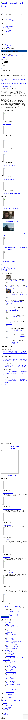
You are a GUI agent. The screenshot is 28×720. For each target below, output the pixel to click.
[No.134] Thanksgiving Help (10, 137)
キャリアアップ (10, 692)
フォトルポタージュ (11, 672)
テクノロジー (9, 22)
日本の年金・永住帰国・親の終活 (14, 641)
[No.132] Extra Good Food (9, 165)
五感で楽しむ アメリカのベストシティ (12, 606)
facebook (5, 714)
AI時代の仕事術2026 (8, 493)
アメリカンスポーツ (11, 689)
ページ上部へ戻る (5, 617)
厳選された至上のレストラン (13, 684)
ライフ (5, 23)
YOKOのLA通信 (10, 653)
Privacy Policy (6, 709)
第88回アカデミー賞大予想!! (10, 261)
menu (2, 13)
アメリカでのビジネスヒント (13, 626)
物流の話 (8, 630)
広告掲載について (7, 705)
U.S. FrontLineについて (8, 704)
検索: (2, 14)
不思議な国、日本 (10, 632)
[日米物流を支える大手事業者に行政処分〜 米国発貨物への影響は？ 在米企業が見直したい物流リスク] (8, 300)
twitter (4, 713)
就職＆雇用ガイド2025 (8, 525)
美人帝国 (8, 662)
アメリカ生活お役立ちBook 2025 (11, 573)
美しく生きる (6, 539)
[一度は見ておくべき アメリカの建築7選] (8, 279)
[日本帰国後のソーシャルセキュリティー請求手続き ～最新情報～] (8, 285)
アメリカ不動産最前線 (11, 648)
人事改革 (8, 629)
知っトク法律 (9, 638)
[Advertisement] (14, 10)
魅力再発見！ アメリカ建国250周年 (12, 509)
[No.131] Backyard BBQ (9, 179)
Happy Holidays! (7, 124)
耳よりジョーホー (7, 694)
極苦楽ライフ (9, 645)
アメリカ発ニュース (11, 628)
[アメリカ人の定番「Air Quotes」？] (8, 315)
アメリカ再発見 (10, 669)
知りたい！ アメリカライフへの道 (14, 657)
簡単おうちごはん (10, 682)
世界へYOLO (9, 670)
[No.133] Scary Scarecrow (9, 151)
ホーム (5, 703)
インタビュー (9, 690)
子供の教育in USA (10, 656)
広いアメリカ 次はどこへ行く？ (14, 646)
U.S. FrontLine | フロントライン (14, 717)
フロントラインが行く (11, 668)
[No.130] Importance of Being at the (11, 193)
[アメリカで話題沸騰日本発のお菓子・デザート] (8, 307)
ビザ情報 (8, 24)
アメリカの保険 (10, 639)
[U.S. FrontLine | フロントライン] (14, 6)
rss (4, 712)
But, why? (8, 633)
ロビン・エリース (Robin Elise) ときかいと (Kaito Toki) (14, 83)
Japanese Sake (6, 557)
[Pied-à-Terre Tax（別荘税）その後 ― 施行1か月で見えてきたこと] (8, 328)
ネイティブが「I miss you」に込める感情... (16, 336)
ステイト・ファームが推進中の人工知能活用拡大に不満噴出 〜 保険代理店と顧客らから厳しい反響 (15, 373)
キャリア (5, 37)
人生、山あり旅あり (11, 666)
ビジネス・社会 (7, 19)
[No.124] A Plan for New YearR (10, 208)
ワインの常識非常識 (11, 681)
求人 (4, 696)
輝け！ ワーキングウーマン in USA (14, 634)
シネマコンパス (10, 678)
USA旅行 (8, 31)
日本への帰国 (9, 26)
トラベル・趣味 (7, 30)
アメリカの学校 (10, 654)
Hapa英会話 (9, 651)
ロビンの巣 (6, 47)
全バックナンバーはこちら (14, 475)
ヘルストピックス (10, 661)
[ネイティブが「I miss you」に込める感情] (8, 334)
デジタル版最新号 (7, 707)
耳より (5, 35)
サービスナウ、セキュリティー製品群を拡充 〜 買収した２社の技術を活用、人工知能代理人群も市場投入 (15, 381)
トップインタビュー (11, 20)
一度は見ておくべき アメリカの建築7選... (16, 280)
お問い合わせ (6, 708)
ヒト (4, 34)
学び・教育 (6, 27)
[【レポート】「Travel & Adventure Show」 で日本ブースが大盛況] (8, 321)
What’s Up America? (11, 625)
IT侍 (7, 624)
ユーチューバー (7, 589)
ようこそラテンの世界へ (12, 673)
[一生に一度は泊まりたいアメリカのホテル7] (8, 340)
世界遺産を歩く (10, 674)
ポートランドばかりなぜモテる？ (14, 644)
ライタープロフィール (6, 86)
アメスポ (8, 685)
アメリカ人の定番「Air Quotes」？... (15, 316)
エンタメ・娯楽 (7, 33)
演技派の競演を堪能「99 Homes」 (11, 221)
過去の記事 (3, 384)
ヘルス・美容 (6, 29)
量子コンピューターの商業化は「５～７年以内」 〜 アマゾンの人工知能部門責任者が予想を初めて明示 (15, 353)
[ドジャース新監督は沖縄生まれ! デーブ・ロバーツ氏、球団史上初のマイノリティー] (8, 293)
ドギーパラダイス (10, 642)
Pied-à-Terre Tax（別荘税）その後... (14, 330)
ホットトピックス (7, 697)
